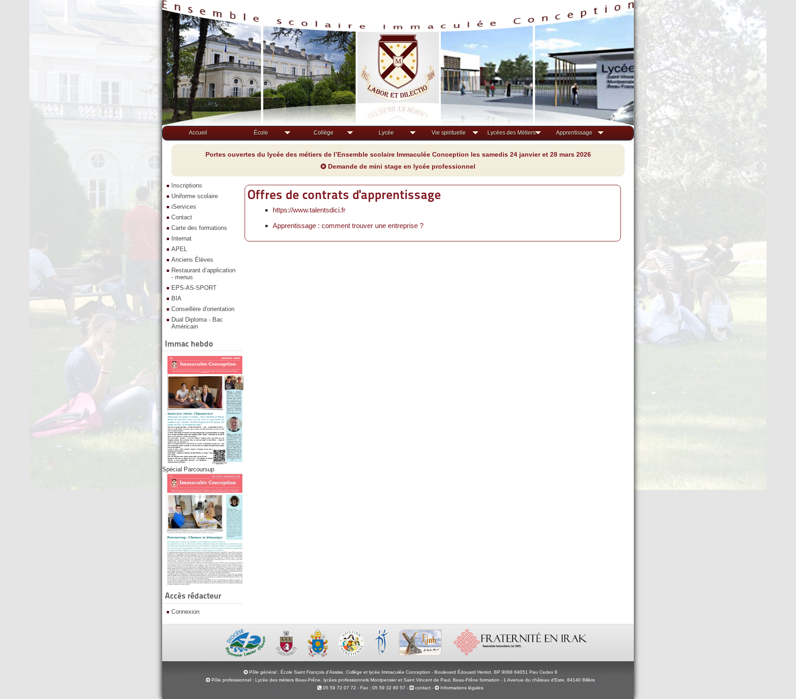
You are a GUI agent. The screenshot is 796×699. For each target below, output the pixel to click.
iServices (183, 206)
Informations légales (461, 687)
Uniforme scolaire (194, 196)
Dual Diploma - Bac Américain (197, 323)
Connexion (185, 611)
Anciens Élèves (192, 259)
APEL (179, 249)
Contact (181, 217)
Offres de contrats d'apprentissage (344, 194)
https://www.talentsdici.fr (309, 210)
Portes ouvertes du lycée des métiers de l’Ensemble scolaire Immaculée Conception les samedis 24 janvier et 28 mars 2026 (398, 154)
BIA (176, 298)
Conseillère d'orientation (202, 308)
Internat (181, 238)
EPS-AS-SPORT (194, 287)
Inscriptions (186, 185)
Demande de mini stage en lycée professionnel (400, 166)
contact (422, 687)
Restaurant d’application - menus (203, 274)
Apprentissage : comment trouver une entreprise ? (348, 225)
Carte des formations (199, 227)
